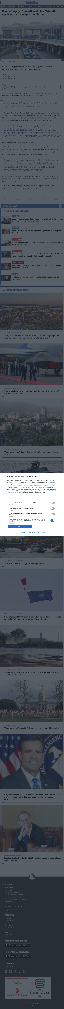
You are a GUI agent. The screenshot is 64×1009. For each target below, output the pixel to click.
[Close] (60, 476)
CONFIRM (20, 526)
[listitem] (32, 499)
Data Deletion (22, 532)
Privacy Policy (41, 532)
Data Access (32, 532)
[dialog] (32, 504)
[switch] (52, 503)
